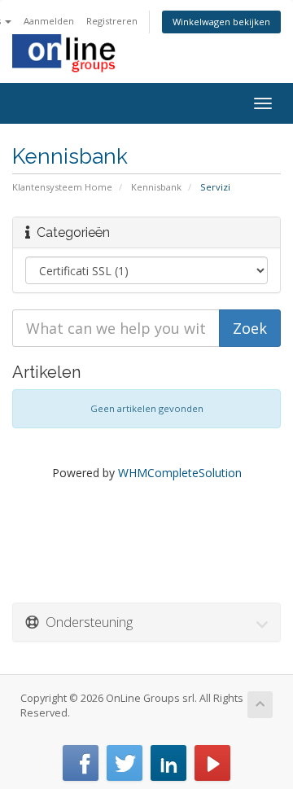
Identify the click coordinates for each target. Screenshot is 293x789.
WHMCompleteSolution (180, 472)
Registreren (112, 21)
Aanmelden (49, 21)
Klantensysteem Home (62, 187)
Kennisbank (156, 187)
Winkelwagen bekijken (221, 21)
